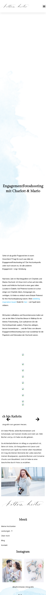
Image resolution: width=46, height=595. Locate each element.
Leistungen (5, 531)
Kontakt (4, 545)
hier (25, 302)
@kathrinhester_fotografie (23, 587)
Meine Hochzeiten (8, 526)
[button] (44, 6)
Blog (3, 540)
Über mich (5, 535)
